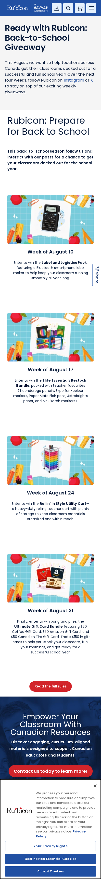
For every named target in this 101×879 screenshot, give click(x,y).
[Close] (95, 786)
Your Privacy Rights (50, 846)
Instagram (74, 80)
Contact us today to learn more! (51, 771)
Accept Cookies (50, 871)
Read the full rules (51, 686)
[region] (50, 829)
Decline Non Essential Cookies (50, 858)
